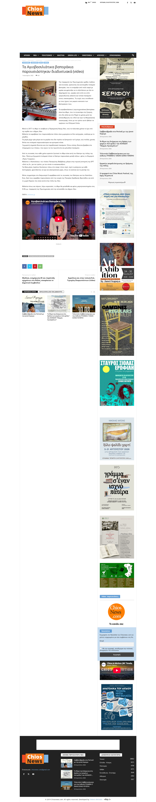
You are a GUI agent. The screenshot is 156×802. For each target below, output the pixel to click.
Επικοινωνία (115, 55)
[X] (131, 2)
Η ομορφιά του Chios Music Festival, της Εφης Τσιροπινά (116, 174)
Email (102, 641)
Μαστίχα (60, 55)
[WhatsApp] (40, 266)
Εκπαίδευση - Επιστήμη (107, 773)
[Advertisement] (94, 11)
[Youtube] (134, 2)
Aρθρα (102, 769)
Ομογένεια (87, 55)
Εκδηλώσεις (39, 60)
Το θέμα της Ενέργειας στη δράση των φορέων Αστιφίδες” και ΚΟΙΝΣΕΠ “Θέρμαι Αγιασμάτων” (58, 317)
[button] (132, 55)
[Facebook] (127, 2)
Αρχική (27, 55)
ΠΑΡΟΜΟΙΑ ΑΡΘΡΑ (30, 292)
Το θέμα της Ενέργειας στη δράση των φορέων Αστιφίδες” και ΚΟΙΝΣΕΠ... (83, 773)
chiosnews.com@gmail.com (40, 770)
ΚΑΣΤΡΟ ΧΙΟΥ (50, 256)
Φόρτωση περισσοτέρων (116, 182)
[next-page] (94, 292)
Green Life (72, 55)
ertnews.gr (31, 194)
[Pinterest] (35, 266)
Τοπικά (46, 62)
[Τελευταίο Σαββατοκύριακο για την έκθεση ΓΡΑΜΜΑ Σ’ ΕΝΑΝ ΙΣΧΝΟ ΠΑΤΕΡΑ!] (83, 303)
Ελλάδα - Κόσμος (105, 762)
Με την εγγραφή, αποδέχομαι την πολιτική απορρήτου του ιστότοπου (116, 649)
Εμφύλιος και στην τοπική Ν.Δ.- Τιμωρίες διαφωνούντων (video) (81, 279)
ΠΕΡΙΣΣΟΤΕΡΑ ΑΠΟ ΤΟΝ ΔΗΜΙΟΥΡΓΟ (50, 292)
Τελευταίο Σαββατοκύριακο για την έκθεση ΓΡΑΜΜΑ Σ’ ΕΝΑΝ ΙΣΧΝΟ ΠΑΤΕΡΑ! (83, 316)
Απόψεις (100, 55)
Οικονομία (103, 780)
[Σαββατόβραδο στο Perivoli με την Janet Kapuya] (33, 303)
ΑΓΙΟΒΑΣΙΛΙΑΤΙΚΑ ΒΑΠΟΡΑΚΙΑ (37, 256)
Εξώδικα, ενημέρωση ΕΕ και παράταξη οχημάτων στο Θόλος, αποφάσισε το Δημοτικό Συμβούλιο (38, 280)
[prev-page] (91, 292)
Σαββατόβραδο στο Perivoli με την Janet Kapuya (33, 315)
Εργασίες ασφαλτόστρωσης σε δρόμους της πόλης (116, 164)
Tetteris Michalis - (97, 799)
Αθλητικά (103, 776)
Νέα (35, 55)
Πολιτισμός (47, 55)
